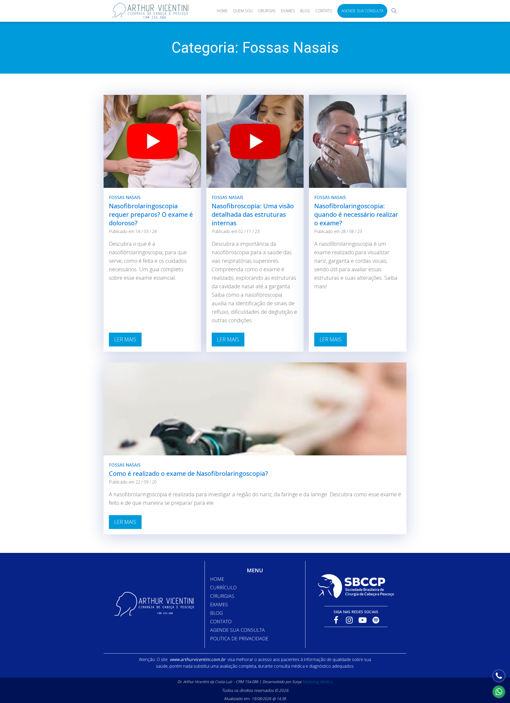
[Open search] (394, 11)
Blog (305, 10)
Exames (288, 10)
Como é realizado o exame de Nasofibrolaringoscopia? (188, 473)
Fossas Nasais (125, 197)
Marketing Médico (317, 681)
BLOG (216, 613)
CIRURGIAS (222, 596)
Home (222, 10)
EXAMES (219, 604)
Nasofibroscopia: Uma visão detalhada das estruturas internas (253, 214)
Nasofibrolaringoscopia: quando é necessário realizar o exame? (356, 214)
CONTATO (221, 621)
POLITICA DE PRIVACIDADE (239, 638)
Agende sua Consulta (362, 10)
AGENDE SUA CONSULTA (237, 630)
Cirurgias (267, 10)
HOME (217, 579)
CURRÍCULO (223, 587)
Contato (323, 10)
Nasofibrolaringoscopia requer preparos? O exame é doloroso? (151, 214)
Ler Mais (125, 339)
